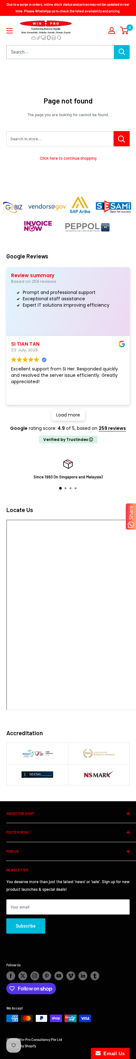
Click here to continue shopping (68, 158)
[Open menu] (9, 30)
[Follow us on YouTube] (58, 975)
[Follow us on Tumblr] (94, 975)
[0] (124, 30)
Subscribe (26, 926)
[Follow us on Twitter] (22, 975)
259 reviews (112, 428)
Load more (68, 415)
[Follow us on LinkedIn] (82, 975)
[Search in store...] (122, 138)
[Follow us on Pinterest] (46, 975)
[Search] (122, 52)
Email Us (113, 1053)
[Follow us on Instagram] (34, 975)
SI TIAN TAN (25, 344)
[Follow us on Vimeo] (70, 975)
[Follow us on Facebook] (10, 975)
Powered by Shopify (21, 1046)
